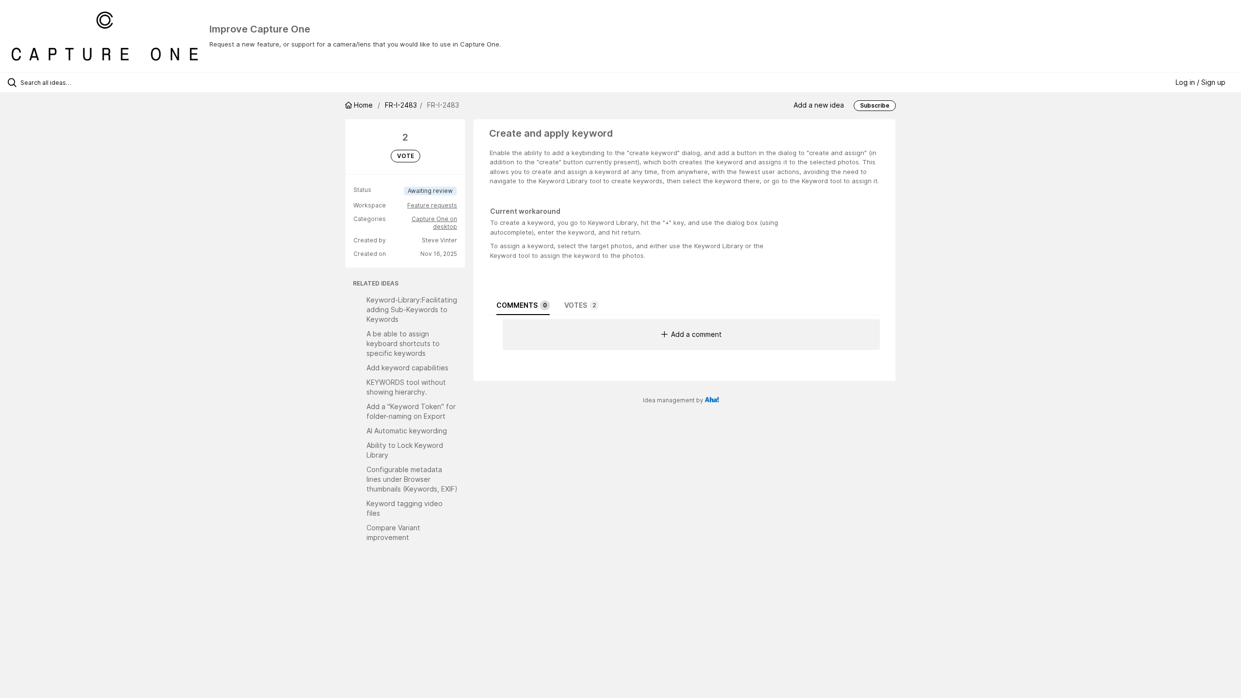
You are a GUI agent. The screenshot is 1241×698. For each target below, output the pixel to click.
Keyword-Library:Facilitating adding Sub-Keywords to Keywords (411, 309)
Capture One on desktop (434, 222)
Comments (521, 305)
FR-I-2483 (401, 105)
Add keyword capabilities (407, 368)
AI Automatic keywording (406, 431)
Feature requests (432, 205)
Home (363, 105)
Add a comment (696, 334)
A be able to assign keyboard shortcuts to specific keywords (403, 343)
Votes (580, 305)
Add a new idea (819, 105)
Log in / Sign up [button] (1200, 82)
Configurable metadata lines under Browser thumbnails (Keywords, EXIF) (412, 479)
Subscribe (875, 105)
